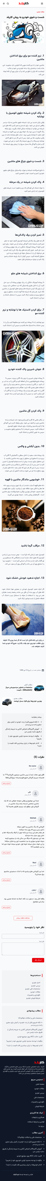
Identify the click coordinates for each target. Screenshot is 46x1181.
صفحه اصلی (40, 1084)
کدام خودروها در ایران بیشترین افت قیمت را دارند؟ (25, 744)
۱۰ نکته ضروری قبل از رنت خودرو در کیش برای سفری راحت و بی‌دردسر (24, 723)
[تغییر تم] (4, 4)
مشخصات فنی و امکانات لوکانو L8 (30, 1018)
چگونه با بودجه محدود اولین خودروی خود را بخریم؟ (25, 737)
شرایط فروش (39, 1106)
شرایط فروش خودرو (33, 998)
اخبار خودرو (36, 982)
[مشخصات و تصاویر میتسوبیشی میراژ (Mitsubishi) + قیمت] (39, 688)
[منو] (42, 3)
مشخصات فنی (39, 1097)
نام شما (41, 933)
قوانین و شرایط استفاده (36, 1122)
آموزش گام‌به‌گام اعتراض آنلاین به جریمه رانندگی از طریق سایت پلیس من (23, 730)
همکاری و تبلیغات (38, 1117)
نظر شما (41, 941)
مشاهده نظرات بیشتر (23, 918)
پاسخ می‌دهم (6, 783)
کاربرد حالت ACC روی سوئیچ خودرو (30, 1036)
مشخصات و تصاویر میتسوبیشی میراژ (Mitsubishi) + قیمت (19, 689)
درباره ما (41, 1126)
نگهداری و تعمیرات (33, 995)
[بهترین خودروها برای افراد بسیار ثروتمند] (7, 701)
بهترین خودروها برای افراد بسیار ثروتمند (28, 701)
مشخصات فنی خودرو (32, 989)
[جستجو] (8, 4)
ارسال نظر (38, 960)
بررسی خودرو (35, 985)
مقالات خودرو (35, 992)
